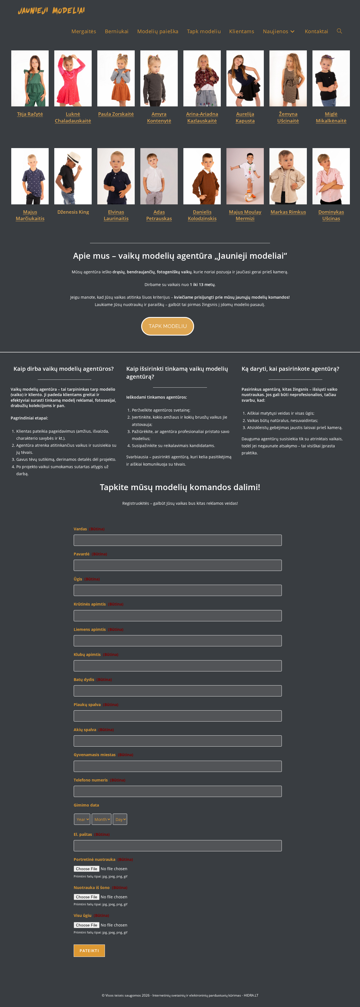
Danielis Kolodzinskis (202, 215)
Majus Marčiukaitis (30, 215)
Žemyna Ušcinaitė (288, 117)
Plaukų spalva (96, 704)
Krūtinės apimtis (98, 604)
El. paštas (92, 834)
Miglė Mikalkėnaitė (331, 117)
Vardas (89, 529)
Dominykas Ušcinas (331, 215)
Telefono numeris (99, 780)
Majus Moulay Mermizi (245, 215)
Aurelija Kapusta (245, 117)
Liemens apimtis (98, 629)
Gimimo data (86, 805)
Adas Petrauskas (159, 215)
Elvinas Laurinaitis (116, 215)
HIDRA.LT (251, 995)
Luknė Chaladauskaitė (73, 117)
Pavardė (90, 554)
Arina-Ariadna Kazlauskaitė (202, 117)
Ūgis (87, 579)
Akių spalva (94, 729)
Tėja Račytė (30, 114)
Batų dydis (93, 679)
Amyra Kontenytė (159, 117)
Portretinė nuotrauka (103, 859)
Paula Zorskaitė (116, 114)
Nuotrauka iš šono (100, 887)
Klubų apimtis (96, 654)
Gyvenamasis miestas (103, 754)
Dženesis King (73, 212)
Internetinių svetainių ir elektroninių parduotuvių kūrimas (196, 995)
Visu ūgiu (91, 915)
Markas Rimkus (288, 212)
